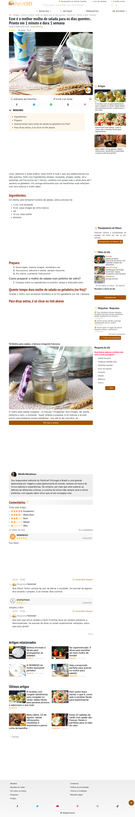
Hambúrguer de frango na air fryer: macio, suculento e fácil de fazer (115, 272)
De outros (118, 11)
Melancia (101, 379)
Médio (26, 522)
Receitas (43, 11)
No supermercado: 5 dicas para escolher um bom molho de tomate (80, 651)
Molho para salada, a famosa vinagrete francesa (36, 344)
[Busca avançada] (116, 6)
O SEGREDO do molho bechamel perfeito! (35, 668)
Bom (25, 518)
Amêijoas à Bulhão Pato (107, 362)
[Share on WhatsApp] (51, 104)
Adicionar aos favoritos (24, 99)
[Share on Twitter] (68, 104)
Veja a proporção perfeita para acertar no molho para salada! (80, 669)
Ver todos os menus (106, 286)
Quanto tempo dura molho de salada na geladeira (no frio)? (42, 124)
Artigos (67, 11)
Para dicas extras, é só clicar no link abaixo (34, 127)
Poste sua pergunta (111, 338)
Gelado (101, 376)
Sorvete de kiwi (111, 279)
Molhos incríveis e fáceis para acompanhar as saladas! (36, 651)
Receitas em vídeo (17, 787)
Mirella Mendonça (37, 26)
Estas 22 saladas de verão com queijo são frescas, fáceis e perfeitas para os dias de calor (80, 720)
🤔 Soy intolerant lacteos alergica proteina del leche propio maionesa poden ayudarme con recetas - (108, 314)
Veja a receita (52, 423)
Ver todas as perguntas (117, 334)
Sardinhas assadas (105, 365)
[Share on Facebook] (17, 104)
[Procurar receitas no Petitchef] (112, 5)
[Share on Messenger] (34, 104)
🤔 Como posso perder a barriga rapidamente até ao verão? (107, 322)
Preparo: (18, 120)
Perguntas (92, 11)
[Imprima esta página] (90, 99)
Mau (25, 525)
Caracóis (101, 372)
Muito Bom (28, 515)
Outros (100, 383)
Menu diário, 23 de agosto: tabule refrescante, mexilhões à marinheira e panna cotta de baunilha (28, 721)
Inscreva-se (110, 297)
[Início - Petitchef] (10, 15)
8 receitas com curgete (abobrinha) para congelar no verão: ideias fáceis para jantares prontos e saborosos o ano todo (29, 698)
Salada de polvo (104, 358)
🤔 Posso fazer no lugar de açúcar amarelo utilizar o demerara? (108, 328)
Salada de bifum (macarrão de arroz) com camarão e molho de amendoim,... (115, 262)
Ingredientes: (20, 116)
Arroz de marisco (105, 369)
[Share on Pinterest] (85, 104)
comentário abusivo (84, 579)
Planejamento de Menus (109, 242)
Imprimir (121, 286)
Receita (15, 737)
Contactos (74, 784)
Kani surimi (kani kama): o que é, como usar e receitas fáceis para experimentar (80, 695)
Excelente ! (28, 511)
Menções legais (76, 795)
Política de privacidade (79, 787)
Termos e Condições (78, 791)
